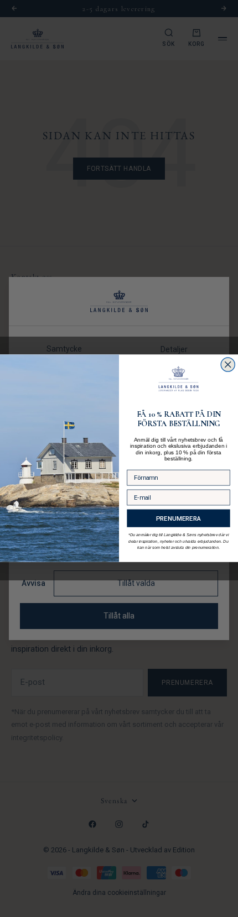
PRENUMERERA (178, 518)
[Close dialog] (228, 364)
